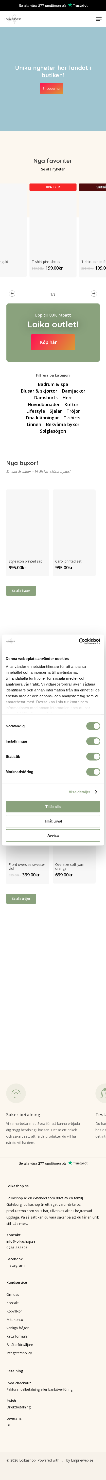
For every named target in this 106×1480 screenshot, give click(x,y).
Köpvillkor (14, 1311)
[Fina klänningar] (42, 417)
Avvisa (53, 835)
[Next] (94, 293)
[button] (99, 19)
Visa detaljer (79, 792)
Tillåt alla (53, 807)
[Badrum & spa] (53, 384)
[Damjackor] (73, 391)
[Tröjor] (73, 411)
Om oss (12, 1294)
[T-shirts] (71, 417)
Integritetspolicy (19, 1353)
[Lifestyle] (35, 411)
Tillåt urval (53, 821)
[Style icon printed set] (27, 521)
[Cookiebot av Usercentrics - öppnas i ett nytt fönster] (78, 641)
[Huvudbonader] (43, 404)
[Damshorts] (46, 397)
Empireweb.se (82, 1460)
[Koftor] (71, 404)
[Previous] (12, 293)
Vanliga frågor (17, 1328)
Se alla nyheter (53, 169)
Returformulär (17, 1336)
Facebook (14, 1259)
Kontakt (12, 1302)
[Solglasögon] (53, 431)
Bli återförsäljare (19, 1344)
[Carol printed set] (74, 521)
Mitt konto (14, 1319)
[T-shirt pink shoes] (52, 218)
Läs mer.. (20, 1223)
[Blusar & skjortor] (38, 391)
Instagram (15, 1265)
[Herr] (67, 397)
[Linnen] (33, 424)
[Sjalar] (55, 411)
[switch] (93, 741)
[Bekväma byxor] (62, 424)
